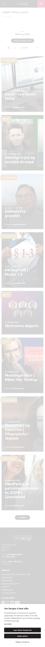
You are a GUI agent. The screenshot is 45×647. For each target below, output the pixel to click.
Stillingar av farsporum (22, 642)
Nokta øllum (22, 636)
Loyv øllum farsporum (22, 630)
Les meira (7, 624)
